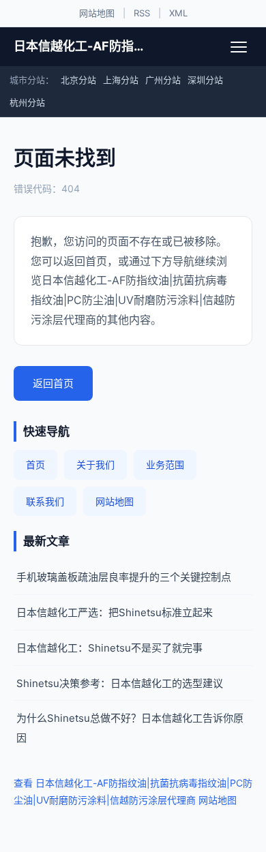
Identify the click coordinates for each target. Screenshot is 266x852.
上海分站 (120, 79)
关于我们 (95, 464)
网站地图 (97, 12)
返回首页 (53, 383)
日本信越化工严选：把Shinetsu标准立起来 (114, 612)
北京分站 (78, 79)
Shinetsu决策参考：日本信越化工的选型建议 (119, 683)
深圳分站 (205, 79)
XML (178, 12)
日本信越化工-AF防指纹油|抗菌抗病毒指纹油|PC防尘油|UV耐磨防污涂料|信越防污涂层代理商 (79, 46)
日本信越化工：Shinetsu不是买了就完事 (109, 647)
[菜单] (238, 47)
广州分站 (163, 79)
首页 (35, 464)
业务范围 (165, 464)
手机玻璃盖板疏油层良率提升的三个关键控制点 (123, 576)
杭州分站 (27, 102)
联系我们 (45, 501)
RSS (142, 12)
